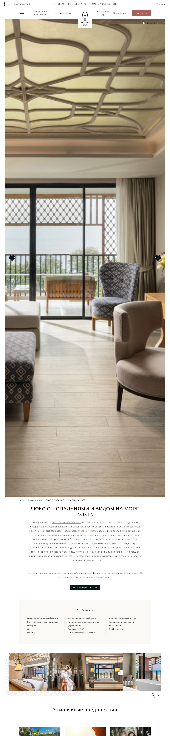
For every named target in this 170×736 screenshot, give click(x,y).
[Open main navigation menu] (22, 13)
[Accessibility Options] (5, 4)
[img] (85, 18)
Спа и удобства (120, 12)
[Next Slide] (158, 258)
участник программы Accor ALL (95, 577)
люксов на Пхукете (86, 530)
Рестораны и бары (103, 13)
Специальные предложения (40, 13)
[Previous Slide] (12, 258)
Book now (141, 13)
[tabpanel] (85, 258)
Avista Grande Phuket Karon (66, 522)
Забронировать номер (85, 587)
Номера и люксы (63, 12)
